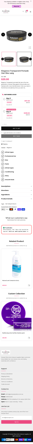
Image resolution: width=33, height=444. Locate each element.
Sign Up (16, 422)
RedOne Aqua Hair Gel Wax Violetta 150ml (13, 333)
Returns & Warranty (6, 379)
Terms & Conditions (7, 381)
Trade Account (5, 384)
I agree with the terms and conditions (12, 133)
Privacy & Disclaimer (7, 374)
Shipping (5, 144)
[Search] (23, 12)
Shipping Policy (5, 376)
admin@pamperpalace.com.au (14, 394)
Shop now (16, 6)
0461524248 (9, 397)
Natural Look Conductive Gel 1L (10, 280)
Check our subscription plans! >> (18, 231)
